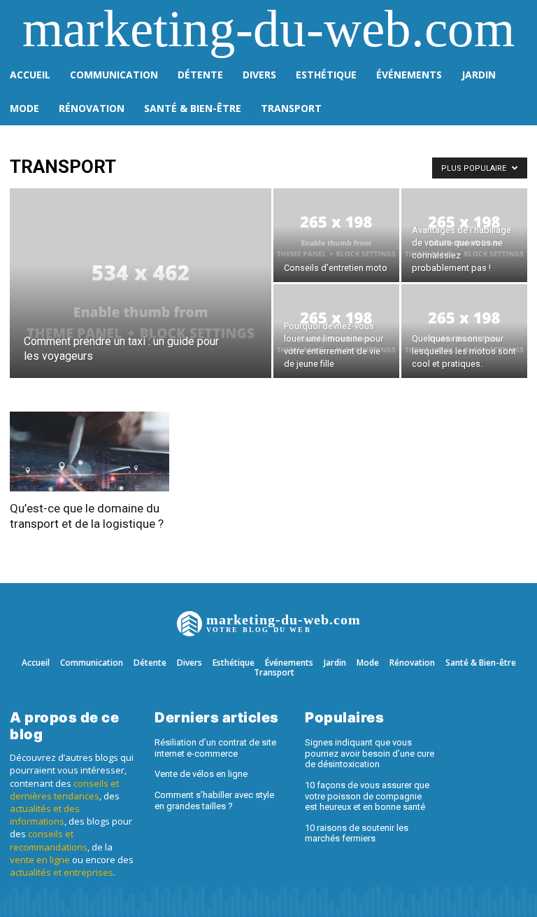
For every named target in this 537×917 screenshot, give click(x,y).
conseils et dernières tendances (64, 789)
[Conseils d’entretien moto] (336, 235)
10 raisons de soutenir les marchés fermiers (356, 833)
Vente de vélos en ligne (201, 774)
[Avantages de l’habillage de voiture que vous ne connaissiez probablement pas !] (464, 235)
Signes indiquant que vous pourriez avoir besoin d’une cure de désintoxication (369, 753)
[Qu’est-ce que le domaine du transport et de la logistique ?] (89, 451)
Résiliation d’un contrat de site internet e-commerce (215, 748)
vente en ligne (40, 859)
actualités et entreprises (61, 872)
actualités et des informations (45, 814)
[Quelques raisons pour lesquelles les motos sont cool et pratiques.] (464, 331)
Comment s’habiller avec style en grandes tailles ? (214, 800)
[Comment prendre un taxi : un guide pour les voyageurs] (140, 301)
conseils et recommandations (48, 840)
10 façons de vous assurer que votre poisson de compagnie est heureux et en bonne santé (367, 796)
